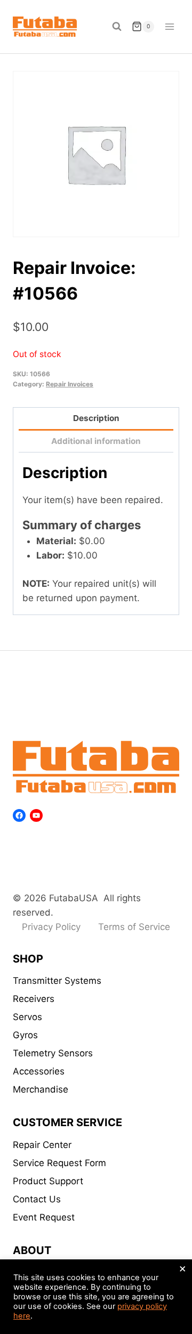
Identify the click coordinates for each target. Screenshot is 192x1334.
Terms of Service (134, 926)
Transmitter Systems (57, 980)
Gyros (25, 1035)
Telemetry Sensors (53, 1053)
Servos (27, 1017)
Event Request (44, 1217)
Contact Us (37, 1199)
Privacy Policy (51, 926)
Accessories (39, 1071)
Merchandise (40, 1089)
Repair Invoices (69, 384)
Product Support (48, 1181)
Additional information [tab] (96, 441)
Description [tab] (96, 418)
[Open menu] (169, 26)
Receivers (33, 998)
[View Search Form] (116, 26)
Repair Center (42, 1144)
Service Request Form (59, 1163)
